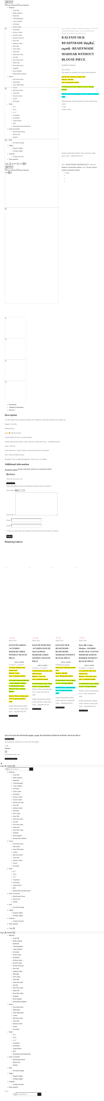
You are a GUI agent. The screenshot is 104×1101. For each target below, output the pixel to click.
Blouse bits (16, 899)
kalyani (94, 167)
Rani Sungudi (17, 835)
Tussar (15, 863)
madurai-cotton (18, 808)
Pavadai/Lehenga (18, 907)
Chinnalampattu (18, 18)
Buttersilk (16, 16)
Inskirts (15, 902)
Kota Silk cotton (18, 830)
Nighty (11, 910)
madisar (64, 170)
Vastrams (12, 918)
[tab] (54, 404)
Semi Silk (16, 816)
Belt (14, 888)
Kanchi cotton (17, 800)
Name (8, 520)
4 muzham (16, 880)
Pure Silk (16, 805)
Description (12, 404)
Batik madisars (17, 13)
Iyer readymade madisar (44, 469)
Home (63, 28)
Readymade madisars (84, 28)
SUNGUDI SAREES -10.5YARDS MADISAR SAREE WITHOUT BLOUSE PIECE (18, 651)
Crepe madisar (17, 21)
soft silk (15, 822)
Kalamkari (16, 794)
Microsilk (16, 811)
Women (68, 28)
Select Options (9, 739)
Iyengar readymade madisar (26, 469)
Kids (10, 904)
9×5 (14, 871)
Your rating (10, 490)
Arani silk (16, 10)
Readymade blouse (19, 896)
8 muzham (16, 882)
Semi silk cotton (18, 819)
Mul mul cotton (18, 855)
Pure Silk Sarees (18, 844)
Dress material (13, 924)
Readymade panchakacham (21, 891)
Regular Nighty (18, 913)
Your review (10, 515)
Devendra (16, 24)
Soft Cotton (16, 813)
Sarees (11, 841)
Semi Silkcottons (18, 849)
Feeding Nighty (18, 915)
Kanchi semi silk (18, 802)
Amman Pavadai (18, 921)
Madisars (12, 7)
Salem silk (16, 827)
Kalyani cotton (17, 797)
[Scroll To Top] (1, 763)
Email (8, 526)
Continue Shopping (11, 759)
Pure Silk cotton (18, 824)
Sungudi (15, 833)
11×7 (14, 877)
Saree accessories (14, 893)
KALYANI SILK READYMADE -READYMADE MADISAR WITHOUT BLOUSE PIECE (65, 651)
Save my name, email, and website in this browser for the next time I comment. (33, 531)
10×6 (14, 874)
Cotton (15, 852)
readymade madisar (73, 170)
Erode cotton (17, 27)
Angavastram (17, 885)
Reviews (12, 410)
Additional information (16, 407)
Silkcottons (16, 846)
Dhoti (10, 869)
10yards (88, 167)
